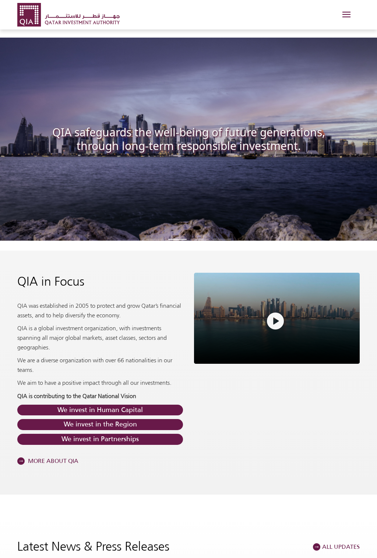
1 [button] (155, 239)
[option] (188, 139)
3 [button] (199, 239)
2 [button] (177, 239)
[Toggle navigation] (346, 15)
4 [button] (221, 239)
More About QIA (52, 460)
